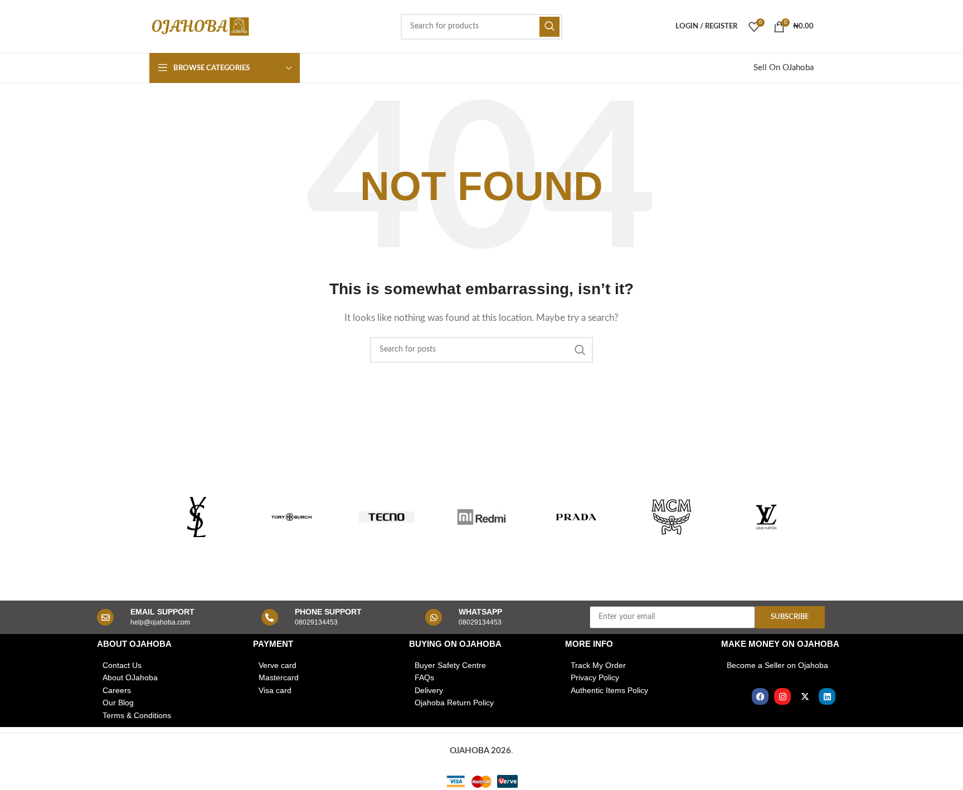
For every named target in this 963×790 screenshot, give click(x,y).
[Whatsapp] (433, 617)
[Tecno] (386, 517)
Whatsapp (480, 611)
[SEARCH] (549, 27)
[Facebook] (760, 696)
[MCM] (671, 517)
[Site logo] (199, 26)
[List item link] (169, 665)
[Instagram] (782, 696)
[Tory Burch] (291, 517)
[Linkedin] (827, 696)
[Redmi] (481, 517)
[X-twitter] (804, 696)
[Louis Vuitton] (766, 517)
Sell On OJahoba (783, 68)
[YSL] (196, 517)
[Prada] (576, 517)
